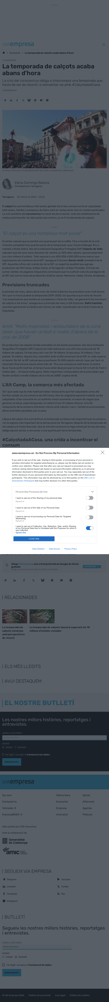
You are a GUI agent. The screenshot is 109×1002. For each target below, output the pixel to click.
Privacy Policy (70, 549)
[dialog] (54, 501)
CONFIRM (34, 539)
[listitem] (54, 491)
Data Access (54, 549)
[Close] (103, 453)
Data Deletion (38, 549)
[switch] (89, 498)
